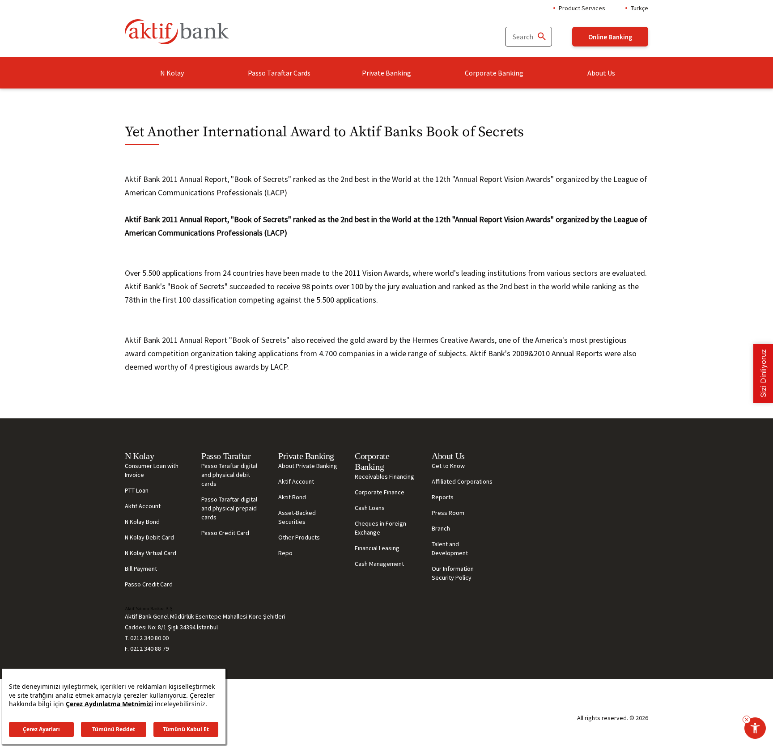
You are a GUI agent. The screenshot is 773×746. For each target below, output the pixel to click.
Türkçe (639, 8)
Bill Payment (141, 569)
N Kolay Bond (142, 522)
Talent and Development (450, 548)
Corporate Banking (494, 72)
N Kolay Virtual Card (150, 553)
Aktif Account (143, 506)
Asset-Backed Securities (297, 517)
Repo (285, 553)
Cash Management (379, 564)
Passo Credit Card (149, 584)
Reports (443, 497)
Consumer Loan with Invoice (151, 470)
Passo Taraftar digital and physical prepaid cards (229, 508)
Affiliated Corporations (462, 481)
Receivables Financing (384, 476)
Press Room (448, 513)
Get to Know (448, 466)
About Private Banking (307, 466)
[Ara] (541, 37)
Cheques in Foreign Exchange (380, 527)
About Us (601, 72)
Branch (441, 528)
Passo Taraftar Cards (279, 72)
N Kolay (172, 72)
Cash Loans (370, 508)
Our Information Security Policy (453, 573)
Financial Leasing (377, 548)
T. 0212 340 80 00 (147, 638)
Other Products (299, 537)
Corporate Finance (379, 492)
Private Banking (386, 72)
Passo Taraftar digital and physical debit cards (229, 475)
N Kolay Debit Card (149, 537)
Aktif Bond (292, 497)
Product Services (582, 8)
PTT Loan (137, 490)
